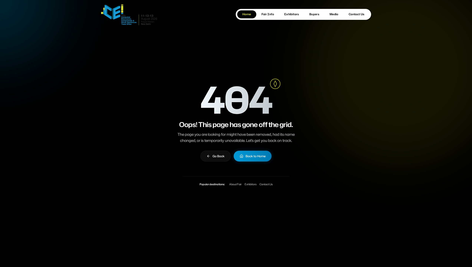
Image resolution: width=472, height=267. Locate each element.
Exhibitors (250, 184)
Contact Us (266, 184)
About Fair (235, 184)
